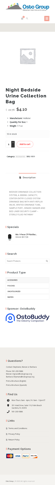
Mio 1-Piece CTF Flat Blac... (26, 234)
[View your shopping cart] (22, 18)
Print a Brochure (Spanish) (16, 385)
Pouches (11, 286)
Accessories (20, 156)
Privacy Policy (14, 434)
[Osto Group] (27, 7)
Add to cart (25, 144)
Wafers (10, 297)
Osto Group (9, 481)
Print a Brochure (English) (16, 381)
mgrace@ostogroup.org (22, 374)
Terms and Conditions (17, 428)
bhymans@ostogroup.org (24, 377)
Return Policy (14, 439)
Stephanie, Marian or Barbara (25, 367)
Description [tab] (29, 177)
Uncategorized (13, 291)
